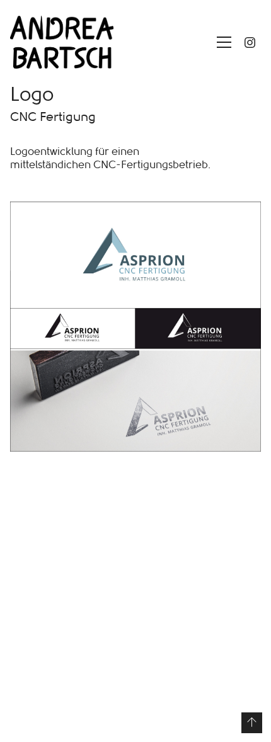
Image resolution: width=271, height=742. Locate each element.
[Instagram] (249, 42)
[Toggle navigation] (221, 42)
